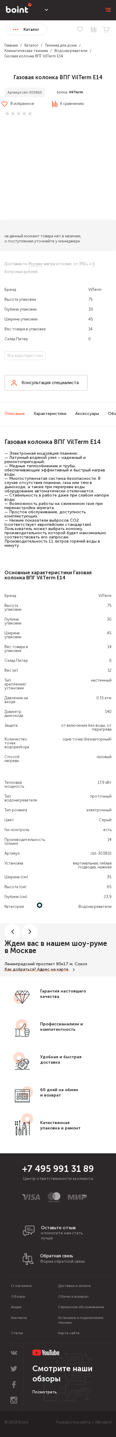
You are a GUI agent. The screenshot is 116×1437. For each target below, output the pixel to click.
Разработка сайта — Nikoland (84, 1422)
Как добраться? (20, 969)
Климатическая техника (26, 50)
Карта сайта (68, 1333)
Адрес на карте (52, 969)
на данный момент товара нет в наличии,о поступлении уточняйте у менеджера (42, 238)
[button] (58, 169)
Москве (36, 264)
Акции (16, 1307)
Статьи (17, 1333)
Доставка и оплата (74, 1286)
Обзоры (18, 1296)
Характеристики (50, 413)
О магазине (21, 1286)
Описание (14, 413)
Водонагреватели (70, 50)
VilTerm (76, 92)
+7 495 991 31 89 (58, 1168)
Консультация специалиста (50, 382)
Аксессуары (87, 413)
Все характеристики (25, 355)
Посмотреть (44, 1392)
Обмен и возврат (73, 1296)
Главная (11, 45)
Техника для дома (61, 45)
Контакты (19, 1318)
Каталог (31, 45)
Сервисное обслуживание (81, 1307)
